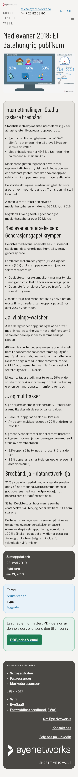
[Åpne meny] (72, 19)
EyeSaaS (17, 704)
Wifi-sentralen (21, 673)
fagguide (13, 607)
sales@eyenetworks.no (36, 9)
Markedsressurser (25, 684)
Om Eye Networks (57, 719)
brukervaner (16, 596)
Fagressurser (20, 678)
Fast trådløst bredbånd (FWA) (33, 710)
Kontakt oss (61, 728)
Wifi (13, 699)
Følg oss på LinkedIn (55, 737)
